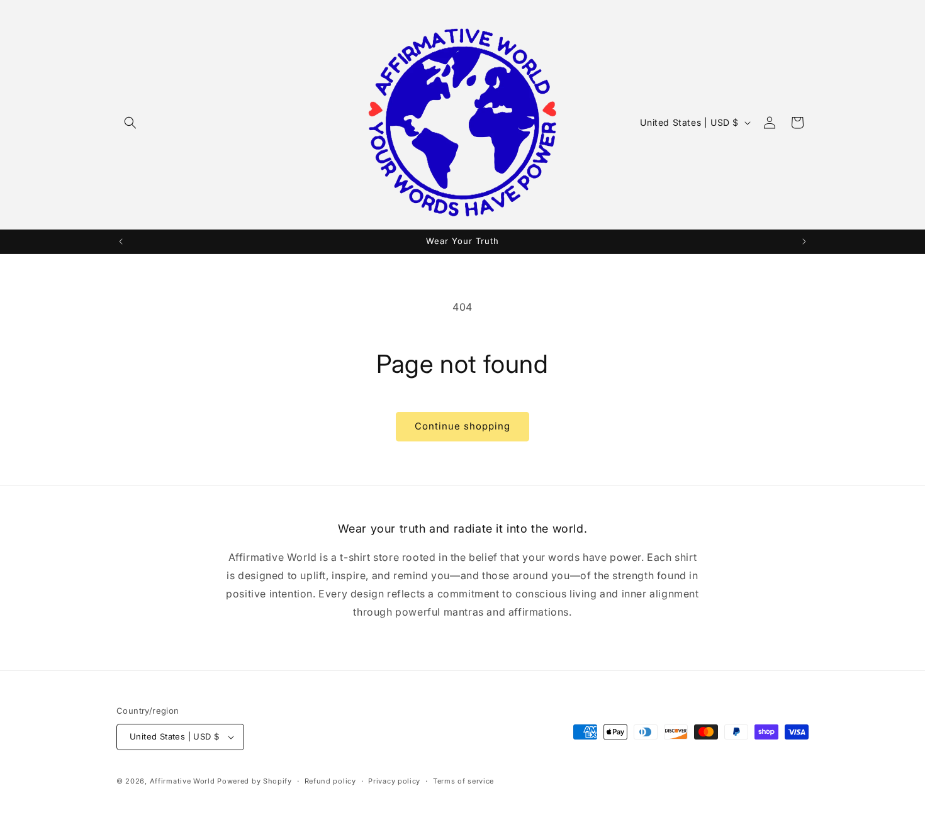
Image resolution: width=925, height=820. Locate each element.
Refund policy (330, 781)
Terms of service (463, 781)
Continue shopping (462, 426)
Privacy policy (394, 781)
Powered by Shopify (254, 781)
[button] (130, 122)
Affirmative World (182, 781)
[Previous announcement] (121, 241)
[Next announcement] (804, 241)
